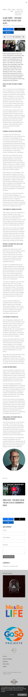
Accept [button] (22, 694)
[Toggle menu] (26, 2)
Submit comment (8, 556)
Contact (4, 666)
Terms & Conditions (7, 658)
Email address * (7, 537)
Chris (9, 9)
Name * (5, 530)
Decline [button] (12, 694)
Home (4, 9)
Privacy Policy (6, 663)
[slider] (7, 37)
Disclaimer (5, 661)
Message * (5, 544)
